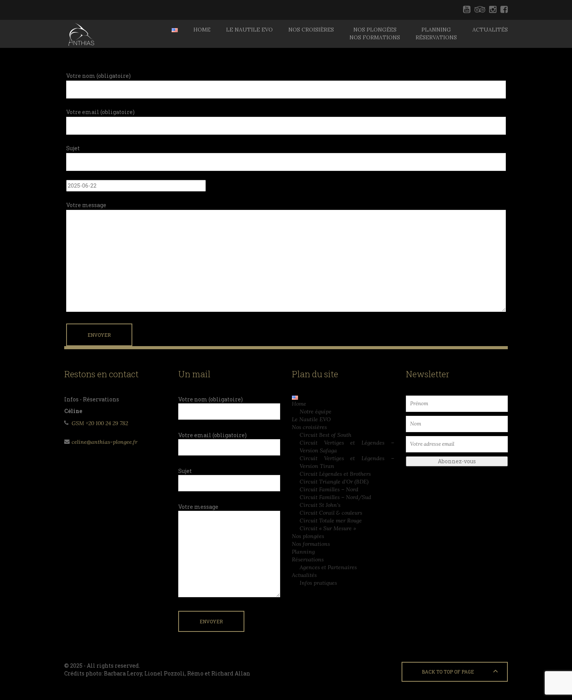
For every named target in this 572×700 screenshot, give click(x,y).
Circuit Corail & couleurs (331, 512)
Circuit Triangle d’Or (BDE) (334, 481)
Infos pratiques (318, 582)
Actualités (490, 29)
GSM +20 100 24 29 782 (100, 423)
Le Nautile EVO (249, 29)
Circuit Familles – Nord (329, 489)
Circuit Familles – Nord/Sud (335, 497)
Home (202, 29)
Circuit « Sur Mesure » (328, 528)
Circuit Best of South (325, 434)
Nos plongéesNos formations (374, 33)
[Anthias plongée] (80, 34)
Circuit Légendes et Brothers (335, 473)
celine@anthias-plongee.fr (104, 441)
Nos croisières (311, 29)
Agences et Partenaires (328, 567)
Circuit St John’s (320, 504)
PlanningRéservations (436, 33)
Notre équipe (316, 411)
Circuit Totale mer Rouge (331, 520)
